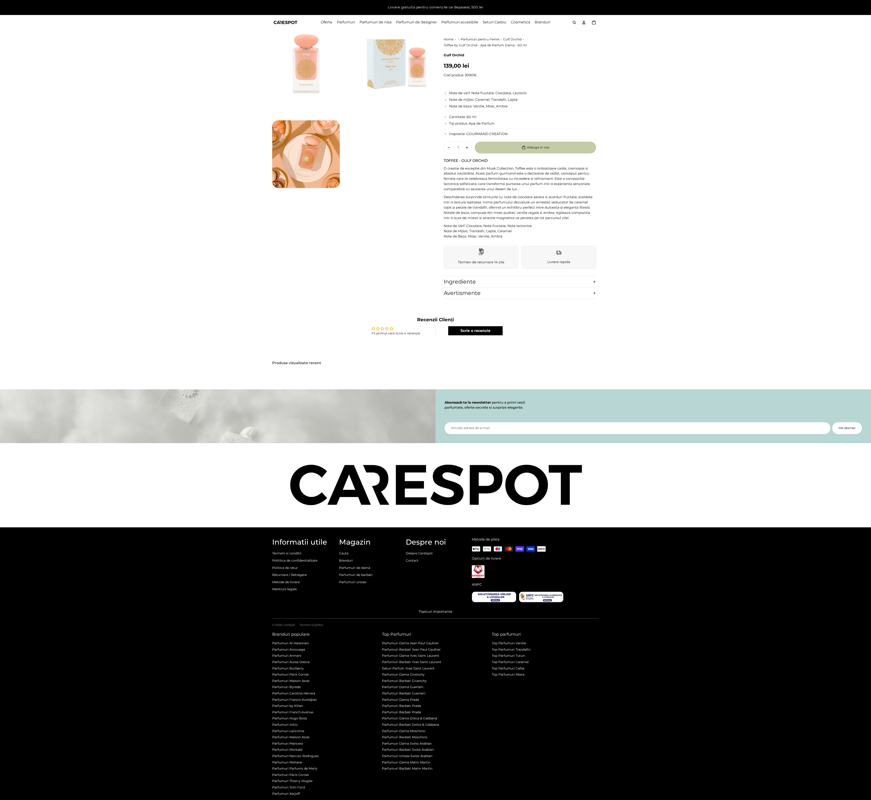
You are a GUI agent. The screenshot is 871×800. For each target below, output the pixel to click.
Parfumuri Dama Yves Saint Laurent (410, 656)
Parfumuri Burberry (288, 668)
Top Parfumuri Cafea (508, 668)
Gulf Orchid (512, 39)
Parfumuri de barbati (355, 575)
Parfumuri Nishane (287, 762)
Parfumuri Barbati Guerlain (403, 693)
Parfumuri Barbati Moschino (404, 737)
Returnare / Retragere (289, 575)
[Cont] (584, 22)
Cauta (343, 553)
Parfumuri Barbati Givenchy (404, 681)
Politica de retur (285, 568)
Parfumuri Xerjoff (286, 794)
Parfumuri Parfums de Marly (295, 768)
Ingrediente (460, 281)
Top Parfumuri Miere (508, 674)
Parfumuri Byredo (286, 687)
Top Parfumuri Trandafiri (511, 649)
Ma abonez (847, 428)
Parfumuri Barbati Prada (401, 706)
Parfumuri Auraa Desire (291, 662)
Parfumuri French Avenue (292, 712)
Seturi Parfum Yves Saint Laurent (408, 668)
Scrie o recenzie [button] (475, 330)
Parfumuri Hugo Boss (289, 718)
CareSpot (288, 625)
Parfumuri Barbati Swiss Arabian (408, 750)
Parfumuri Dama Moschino (403, 731)
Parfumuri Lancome (288, 731)
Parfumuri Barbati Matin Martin (407, 768)
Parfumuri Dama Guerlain (402, 687)
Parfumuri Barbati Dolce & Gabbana (410, 725)
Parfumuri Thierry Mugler (292, 781)
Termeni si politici (311, 625)
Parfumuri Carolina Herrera (293, 693)
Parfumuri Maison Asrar (291, 681)
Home (448, 39)
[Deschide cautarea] (574, 22)
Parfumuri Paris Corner (290, 674)
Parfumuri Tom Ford (288, 787)
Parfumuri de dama (354, 568)
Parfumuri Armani (286, 656)
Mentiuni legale (284, 589)
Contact (412, 560)
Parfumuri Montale (287, 750)
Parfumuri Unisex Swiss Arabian (407, 756)
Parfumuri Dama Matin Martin (406, 762)
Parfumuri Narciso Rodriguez (295, 756)
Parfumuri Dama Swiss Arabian (407, 743)
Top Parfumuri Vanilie (509, 643)
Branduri (346, 560)
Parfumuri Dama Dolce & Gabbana (409, 718)
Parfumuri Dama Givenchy (403, 674)
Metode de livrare (286, 582)
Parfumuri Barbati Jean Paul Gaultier (411, 649)
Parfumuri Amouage (288, 649)
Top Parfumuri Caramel (510, 662)
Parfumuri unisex (352, 582)
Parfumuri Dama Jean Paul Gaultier (410, 643)
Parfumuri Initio (285, 725)
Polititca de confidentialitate (294, 560)
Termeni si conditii (286, 553)
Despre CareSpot (419, 553)
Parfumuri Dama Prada (400, 700)
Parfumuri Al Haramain (290, 643)
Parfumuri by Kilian (287, 706)
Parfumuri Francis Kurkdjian (294, 700)
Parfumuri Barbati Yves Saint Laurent (411, 662)
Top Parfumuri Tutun (508, 656)
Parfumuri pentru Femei (480, 39)
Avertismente (462, 293)
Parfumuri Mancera (287, 743)
